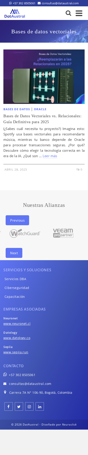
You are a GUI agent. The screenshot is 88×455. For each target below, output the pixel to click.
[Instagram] (29, 406)
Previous (17, 220)
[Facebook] (8, 406)
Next (14, 253)
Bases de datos (16, 109)
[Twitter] (19, 406)
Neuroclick (69, 424)
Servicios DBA (15, 279)
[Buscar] (68, 13)
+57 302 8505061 (22, 375)
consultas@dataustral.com (30, 384)
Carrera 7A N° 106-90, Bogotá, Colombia (40, 392)
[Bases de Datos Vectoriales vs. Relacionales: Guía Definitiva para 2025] (44, 76)
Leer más (50, 156)
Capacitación (15, 296)
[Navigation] (79, 13)
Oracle (40, 109)
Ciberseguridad (17, 288)
